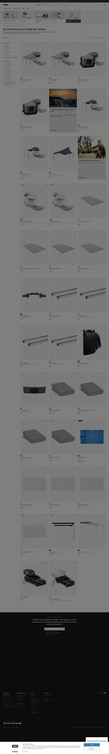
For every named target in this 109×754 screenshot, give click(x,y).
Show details (25, 751)
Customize (91, 748)
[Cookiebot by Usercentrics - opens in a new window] (15, 752)
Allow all (92, 744)
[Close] (106, 738)
